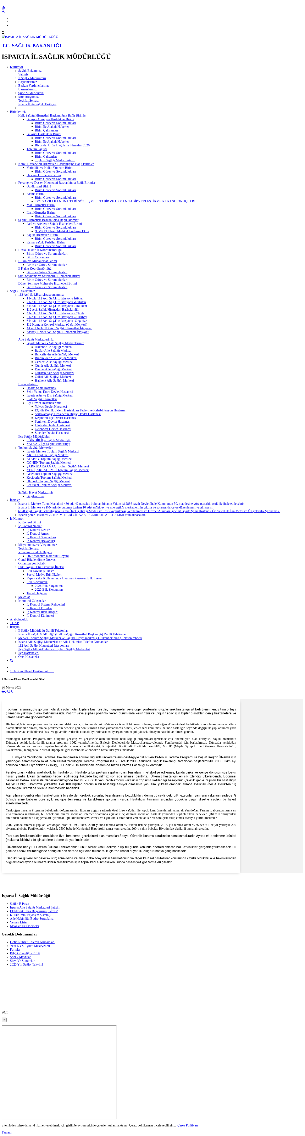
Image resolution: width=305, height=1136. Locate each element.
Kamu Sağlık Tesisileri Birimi (46, 242)
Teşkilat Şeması (28, 100)
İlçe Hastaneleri (28, 653)
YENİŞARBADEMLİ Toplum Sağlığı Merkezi (58, 470)
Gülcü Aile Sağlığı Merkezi (53, 376)
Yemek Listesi (19, 922)
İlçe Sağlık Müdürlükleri (34, 436)
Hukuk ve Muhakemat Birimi (37, 261)
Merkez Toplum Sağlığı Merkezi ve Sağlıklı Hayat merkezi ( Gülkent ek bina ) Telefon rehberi (80, 638)
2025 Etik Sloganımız (49, 589)
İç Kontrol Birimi (29, 522)
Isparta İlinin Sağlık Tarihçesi (37, 104)
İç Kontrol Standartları (41, 537)
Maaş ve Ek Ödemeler (24, 926)
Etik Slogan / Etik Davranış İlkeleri (41, 567)
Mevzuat (24, 597)
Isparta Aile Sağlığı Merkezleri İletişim (35, 907)
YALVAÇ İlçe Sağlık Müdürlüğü (48, 444)
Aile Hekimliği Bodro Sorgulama (32, 918)
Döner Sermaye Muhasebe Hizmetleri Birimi (47, 283)
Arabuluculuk (19, 619)
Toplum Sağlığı (37, 149)
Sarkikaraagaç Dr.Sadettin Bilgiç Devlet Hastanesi (68, 414)
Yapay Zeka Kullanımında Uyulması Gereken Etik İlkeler (64, 578)
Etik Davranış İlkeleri (41, 571)
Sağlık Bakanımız (29, 70)
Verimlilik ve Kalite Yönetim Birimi (50, 167)
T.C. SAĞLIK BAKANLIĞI (31, 45)
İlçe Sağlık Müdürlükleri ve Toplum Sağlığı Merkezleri (54, 649)
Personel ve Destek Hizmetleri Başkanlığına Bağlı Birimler (56, 182)
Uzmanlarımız (27, 89)
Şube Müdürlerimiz (31, 93)
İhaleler (15, 500)
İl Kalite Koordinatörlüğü (34, 268)
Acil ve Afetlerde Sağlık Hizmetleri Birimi (54, 223)
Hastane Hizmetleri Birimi (44, 175)
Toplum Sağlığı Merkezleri (35, 447)
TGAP (14, 623)
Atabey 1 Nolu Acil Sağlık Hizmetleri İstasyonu (58, 332)
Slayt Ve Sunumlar (22, 960)
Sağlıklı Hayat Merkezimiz (35, 492)
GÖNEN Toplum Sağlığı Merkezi (49, 462)
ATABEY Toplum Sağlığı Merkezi (49, 459)
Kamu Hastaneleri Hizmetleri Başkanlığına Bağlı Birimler (56, 164)
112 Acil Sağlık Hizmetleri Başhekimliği (53, 309)
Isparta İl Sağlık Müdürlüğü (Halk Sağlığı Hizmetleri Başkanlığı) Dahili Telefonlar (72, 634)
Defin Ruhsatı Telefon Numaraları (32, 942)
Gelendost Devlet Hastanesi (53, 429)
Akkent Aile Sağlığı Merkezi (53, 347)
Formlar (15, 949)
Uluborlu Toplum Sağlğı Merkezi (48, 481)
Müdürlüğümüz (28, 97)
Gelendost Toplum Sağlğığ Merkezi (50, 474)
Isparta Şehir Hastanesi (41, 388)
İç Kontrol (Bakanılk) (41, 541)
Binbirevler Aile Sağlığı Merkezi (56, 358)
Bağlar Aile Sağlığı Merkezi (53, 350)
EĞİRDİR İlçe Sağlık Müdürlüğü (49, 440)
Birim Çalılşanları (46, 130)
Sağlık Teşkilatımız (22, 291)
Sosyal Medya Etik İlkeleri (44, 574)
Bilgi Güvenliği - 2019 (25, 953)
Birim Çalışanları (46, 156)
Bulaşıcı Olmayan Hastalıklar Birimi (50, 119)
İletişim (15, 627)
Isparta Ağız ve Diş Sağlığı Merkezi (50, 395)
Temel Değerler (37, 593)
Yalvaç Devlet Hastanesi (51, 406)
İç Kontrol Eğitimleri (40, 615)
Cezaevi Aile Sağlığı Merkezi (54, 362)
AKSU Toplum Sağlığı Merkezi (47, 455)
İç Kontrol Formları (39, 608)
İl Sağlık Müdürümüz (32, 78)
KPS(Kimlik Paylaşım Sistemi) (30, 915)
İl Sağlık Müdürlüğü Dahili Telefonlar (43, 630)
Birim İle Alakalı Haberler (52, 126)
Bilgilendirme (35, 496)
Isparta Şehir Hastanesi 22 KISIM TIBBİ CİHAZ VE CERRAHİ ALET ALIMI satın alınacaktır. (82, 515)
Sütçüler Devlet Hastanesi (52, 432)
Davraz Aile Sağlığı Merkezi (53, 369)
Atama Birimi (35, 194)
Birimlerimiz (18, 111)
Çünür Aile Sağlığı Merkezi (53, 365)
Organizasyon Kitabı (31, 563)
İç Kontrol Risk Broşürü (42, 612)
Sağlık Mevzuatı (20, 957)
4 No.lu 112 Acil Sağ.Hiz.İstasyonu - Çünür (55, 313)
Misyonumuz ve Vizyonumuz (37, 544)
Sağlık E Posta (19, 903)
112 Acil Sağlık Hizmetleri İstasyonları (43, 645)
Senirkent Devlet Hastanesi (52, 421)
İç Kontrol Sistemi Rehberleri (46, 604)
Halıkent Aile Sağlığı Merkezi (54, 380)
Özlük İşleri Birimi (39, 186)
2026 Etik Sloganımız (49, 585)
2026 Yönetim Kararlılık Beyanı (48, 556)
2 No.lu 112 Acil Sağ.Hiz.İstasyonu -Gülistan (56, 302)
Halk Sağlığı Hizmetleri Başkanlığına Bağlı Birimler (52, 115)
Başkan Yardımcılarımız (33, 85)
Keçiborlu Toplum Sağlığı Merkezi (49, 477)
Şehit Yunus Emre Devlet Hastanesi (50, 391)
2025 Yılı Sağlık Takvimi (26, 964)
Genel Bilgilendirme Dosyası (37, 559)
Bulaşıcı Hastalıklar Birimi (44, 134)
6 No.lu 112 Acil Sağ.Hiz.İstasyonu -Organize (57, 320)
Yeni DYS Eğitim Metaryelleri (30, 945)
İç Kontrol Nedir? (29, 526)
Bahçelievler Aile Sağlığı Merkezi (57, 354)
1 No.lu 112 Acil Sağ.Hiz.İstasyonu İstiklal (55, 298)
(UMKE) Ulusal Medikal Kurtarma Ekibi (62, 231)
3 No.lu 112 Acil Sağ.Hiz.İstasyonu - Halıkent (57, 306)
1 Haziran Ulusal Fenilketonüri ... (32, 671)
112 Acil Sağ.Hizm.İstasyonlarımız (41, 294)
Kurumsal (16, 67)
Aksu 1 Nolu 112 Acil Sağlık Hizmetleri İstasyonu (59, 328)
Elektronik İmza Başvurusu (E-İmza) (34, 911)
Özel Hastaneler (28, 656)
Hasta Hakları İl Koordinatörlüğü (40, 250)
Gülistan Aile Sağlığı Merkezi (54, 373)
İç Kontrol (16, 518)
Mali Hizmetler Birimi (41, 205)
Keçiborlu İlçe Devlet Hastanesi (56, 418)
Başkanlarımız (27, 82)
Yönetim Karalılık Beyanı (35, 552)
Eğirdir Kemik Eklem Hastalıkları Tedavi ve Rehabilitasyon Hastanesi (80, 410)
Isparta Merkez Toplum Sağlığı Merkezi (53, 451)
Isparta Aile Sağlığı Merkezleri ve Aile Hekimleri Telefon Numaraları (63, 641)
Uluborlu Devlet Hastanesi (52, 425)
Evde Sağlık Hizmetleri (42, 399)
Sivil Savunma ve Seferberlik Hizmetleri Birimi (49, 276)
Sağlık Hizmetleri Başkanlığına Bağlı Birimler (48, 220)
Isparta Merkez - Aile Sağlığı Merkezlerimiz (55, 343)
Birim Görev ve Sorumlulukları (55, 123)
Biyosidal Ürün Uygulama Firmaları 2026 (62, 145)
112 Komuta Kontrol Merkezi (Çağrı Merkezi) (57, 324)
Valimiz (23, 74)
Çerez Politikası (187, 1125)
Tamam (6, 1132)
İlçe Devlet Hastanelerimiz (44, 403)
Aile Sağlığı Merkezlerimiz (36, 339)
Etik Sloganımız (37, 582)
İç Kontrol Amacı (38, 533)
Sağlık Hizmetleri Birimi (43, 235)
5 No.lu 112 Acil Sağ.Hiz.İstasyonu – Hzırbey (57, 317)
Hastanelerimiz (28, 384)
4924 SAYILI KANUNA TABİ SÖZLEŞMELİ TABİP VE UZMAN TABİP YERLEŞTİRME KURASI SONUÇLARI (115, 201)
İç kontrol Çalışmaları (32, 600)
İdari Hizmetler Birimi (41, 212)
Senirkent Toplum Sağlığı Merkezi (49, 485)
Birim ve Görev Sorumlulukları (47, 264)
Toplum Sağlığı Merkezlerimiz (55, 160)
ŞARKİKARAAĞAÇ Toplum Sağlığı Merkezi (58, 466)
